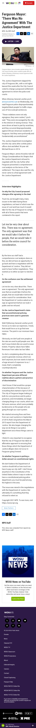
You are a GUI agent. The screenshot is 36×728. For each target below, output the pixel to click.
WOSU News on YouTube (18, 581)
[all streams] (33, 725)
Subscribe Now (18, 599)
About (6, 660)
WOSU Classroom (9, 651)
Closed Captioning (9, 677)
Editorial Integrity (9, 664)
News (6, 639)
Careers (6, 669)
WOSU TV (7, 647)
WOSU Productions (10, 656)
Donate (29, 3)
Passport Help (8, 682)
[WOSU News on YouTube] (18, 561)
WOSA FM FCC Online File (12, 690)
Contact (6, 673)
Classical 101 (8, 643)
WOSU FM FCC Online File (12, 686)
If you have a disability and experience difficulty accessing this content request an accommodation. (17, 700)
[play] (3, 725)
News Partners (9, 508)
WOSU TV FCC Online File (12, 695)
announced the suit (9, 102)
